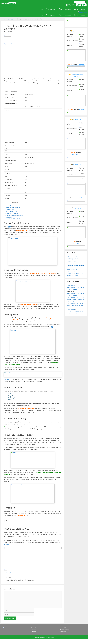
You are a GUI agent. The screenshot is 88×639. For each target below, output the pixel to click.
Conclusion (8, 217)
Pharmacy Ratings (65, 629)
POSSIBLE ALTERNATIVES (12, 219)
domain (9, 226)
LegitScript (7, 379)
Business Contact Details (12, 207)
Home (41, 9)
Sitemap (33, 629)
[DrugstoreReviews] (8, 2)
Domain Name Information (12, 206)
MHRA (52, 326)
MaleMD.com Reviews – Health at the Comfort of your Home (76, 299)
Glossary (33, 631)
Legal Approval (9, 209)
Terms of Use (68, 9)
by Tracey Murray (9, 573)
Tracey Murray (71, 285)
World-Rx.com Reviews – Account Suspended (17, 579)
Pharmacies (10, 19)
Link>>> (6, 544)
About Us (76, 9)
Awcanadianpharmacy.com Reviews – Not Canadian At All (20, 580)
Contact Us (83, 9)
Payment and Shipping (11, 213)
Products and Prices (11, 211)
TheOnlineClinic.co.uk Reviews (14, 215)
